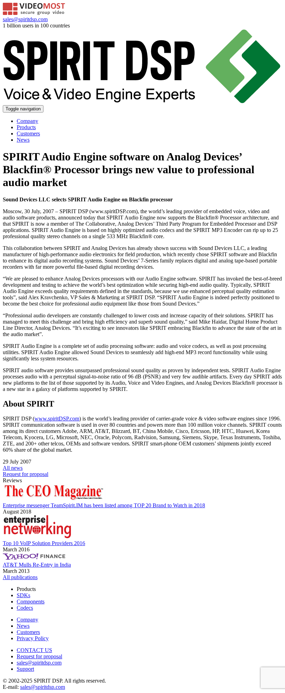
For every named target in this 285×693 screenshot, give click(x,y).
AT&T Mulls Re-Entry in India (37, 565)
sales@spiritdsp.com (25, 19)
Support (25, 669)
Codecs (25, 608)
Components (30, 601)
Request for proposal (39, 656)
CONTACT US (34, 650)
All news (13, 468)
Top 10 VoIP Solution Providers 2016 (44, 543)
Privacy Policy (33, 638)
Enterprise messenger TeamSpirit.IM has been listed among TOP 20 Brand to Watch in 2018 (104, 505)
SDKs (23, 595)
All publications (20, 577)
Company (27, 121)
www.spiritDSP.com (56, 418)
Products (26, 127)
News (23, 140)
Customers (28, 133)
